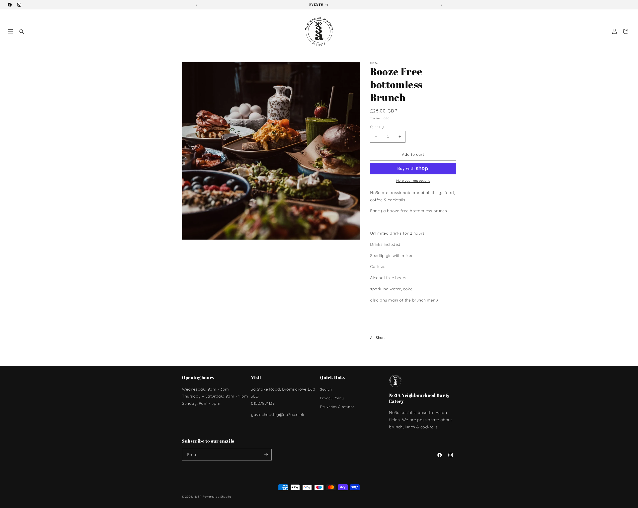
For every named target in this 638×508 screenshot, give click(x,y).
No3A (198, 496)
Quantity (377, 127)
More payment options (413, 180)
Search (326, 389)
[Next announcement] (441, 4)
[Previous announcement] (196, 4)
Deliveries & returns (337, 407)
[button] (10, 31)
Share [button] (381, 337)
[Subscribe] (265, 454)
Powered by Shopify (216, 496)
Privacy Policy (332, 398)
